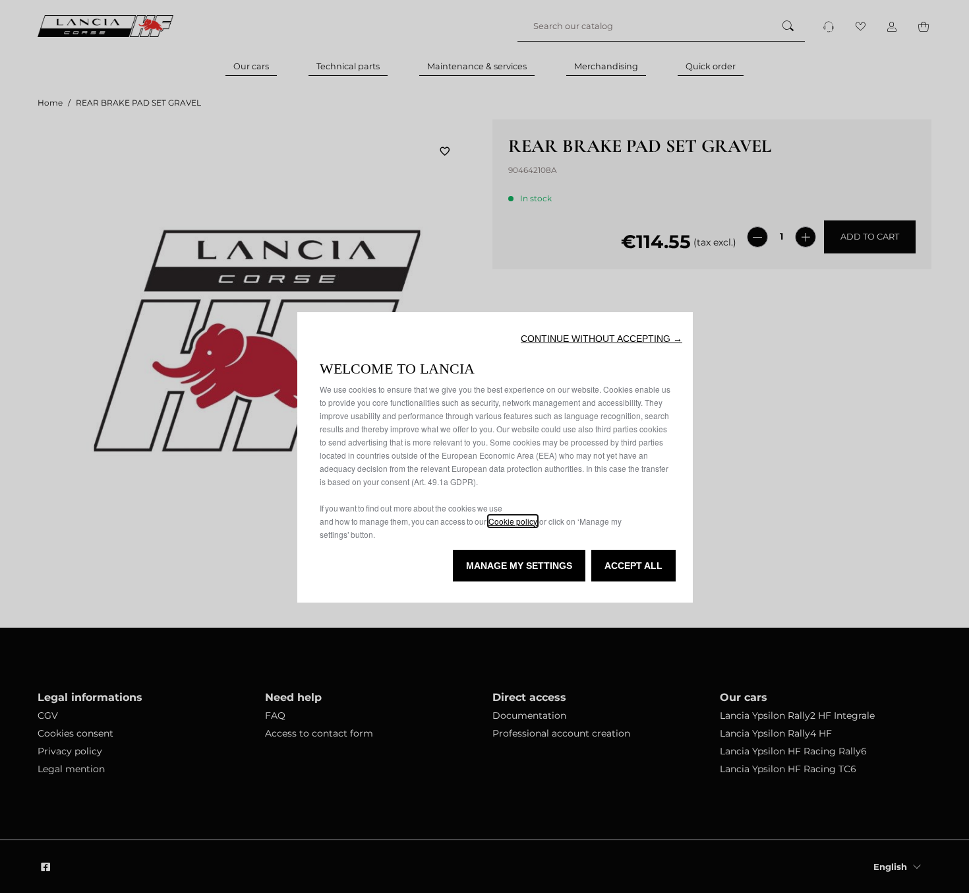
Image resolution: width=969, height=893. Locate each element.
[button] (601, 338)
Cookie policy (512, 521)
